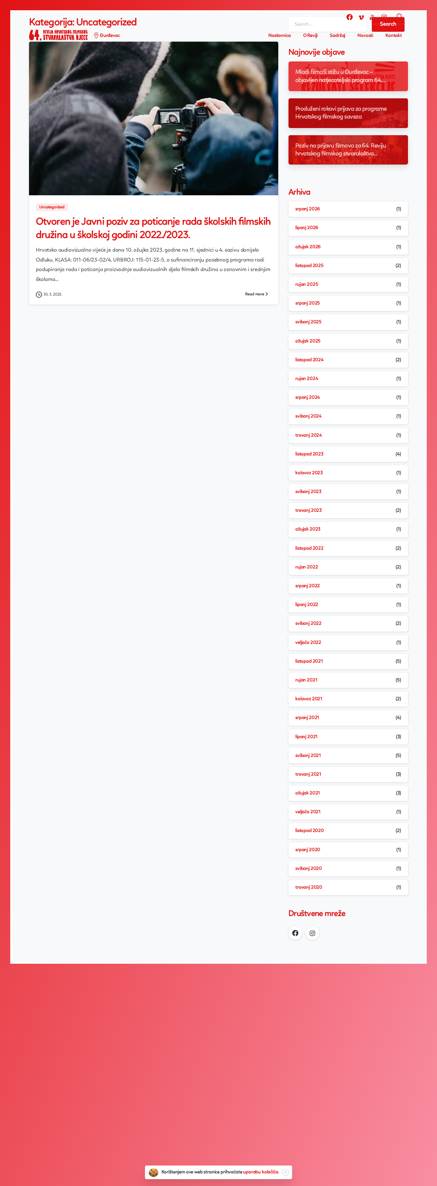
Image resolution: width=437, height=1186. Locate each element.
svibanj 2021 (308, 755)
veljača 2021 (308, 811)
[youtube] (372, 17)
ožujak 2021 (307, 793)
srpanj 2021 (307, 717)
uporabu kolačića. (261, 1172)
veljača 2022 (308, 642)
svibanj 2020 (308, 868)
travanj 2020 (308, 887)
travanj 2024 (308, 435)
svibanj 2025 (308, 322)
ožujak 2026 (308, 246)
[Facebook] (349, 17)
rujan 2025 (306, 284)
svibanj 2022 (308, 623)
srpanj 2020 (307, 849)
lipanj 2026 (306, 227)
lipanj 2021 (306, 736)
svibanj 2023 (308, 491)
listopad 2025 (309, 265)
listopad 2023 (309, 454)
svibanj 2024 (308, 416)
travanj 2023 (308, 510)
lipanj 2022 (306, 604)
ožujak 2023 (307, 529)
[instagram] (384, 17)
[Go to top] (408, 1177)
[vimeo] (361, 17)
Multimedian (79, 1160)
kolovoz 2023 (309, 472)
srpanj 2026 (307, 209)
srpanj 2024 (307, 397)
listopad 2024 (309, 359)
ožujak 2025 (308, 341)
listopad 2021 (309, 661)
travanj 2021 (308, 774)
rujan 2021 (306, 680)
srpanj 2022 (307, 585)
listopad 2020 (309, 830)
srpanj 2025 (307, 303)
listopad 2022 (309, 548)
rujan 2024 (306, 378)
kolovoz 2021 (308, 698)
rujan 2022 (306, 567)
